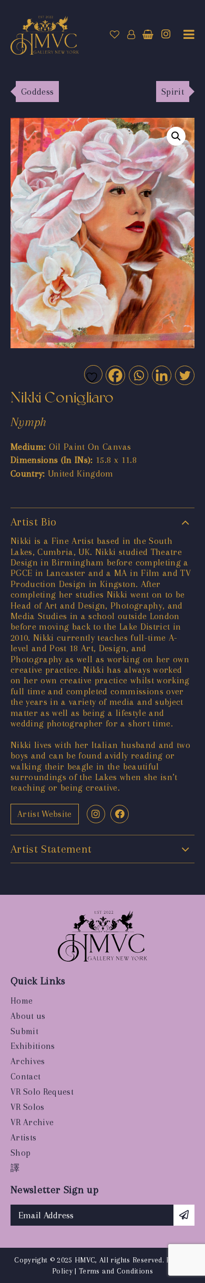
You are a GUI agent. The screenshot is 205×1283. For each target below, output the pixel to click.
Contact (25, 1077)
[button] (176, 136)
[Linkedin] (161, 375)
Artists (23, 1138)
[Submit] (183, 1215)
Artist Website (44, 814)
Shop (20, 1153)
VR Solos (28, 1107)
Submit (24, 1031)
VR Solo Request (42, 1092)
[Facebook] (115, 375)
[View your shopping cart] (147, 34)
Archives (28, 1061)
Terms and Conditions (116, 1271)
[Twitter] (184, 375)
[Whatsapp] (138, 375)
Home (22, 1001)
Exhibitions (33, 1046)
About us (28, 1016)
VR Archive (32, 1122)
